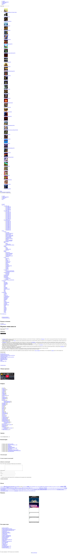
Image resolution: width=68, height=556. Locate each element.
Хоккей (7, 268)
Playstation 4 (4, 404)
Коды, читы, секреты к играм (6, 424)
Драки (5, 246)
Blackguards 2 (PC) (5, 537)
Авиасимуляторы (7, 272)
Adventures (4, 389)
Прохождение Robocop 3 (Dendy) (13, 449)
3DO (5, 286)
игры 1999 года (8, 219)
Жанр (3, 230)
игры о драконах (37, 350)
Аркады (5, 245)
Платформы (4, 280)
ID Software (6, 298)
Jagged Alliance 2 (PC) (7, 107)
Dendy (5, 284)
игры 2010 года (8, 228)
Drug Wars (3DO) (3, 353)
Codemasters (6, 295)
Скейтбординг (8, 261)
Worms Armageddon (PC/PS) (8, 102)
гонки (28, 486)
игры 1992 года (8, 213)
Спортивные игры (9, 265)
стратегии (16, 490)
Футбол (7, 267)
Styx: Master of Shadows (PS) (6, 546)
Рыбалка (7, 264)
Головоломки (6, 275)
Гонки (5, 251)
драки (41, 486)
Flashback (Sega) (6, 34)
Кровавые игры (8, 234)
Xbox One (3, 416)
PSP (4, 290)
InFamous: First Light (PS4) (6, 532)
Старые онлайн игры (5, 429)
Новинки (3, 426)
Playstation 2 (6, 283)
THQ (5, 306)
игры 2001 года (8, 221)
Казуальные (6, 276)
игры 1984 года (8, 206)
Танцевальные (8, 278)
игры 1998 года (8, 218)
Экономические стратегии (10, 271)
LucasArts (5, 303)
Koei (5, 300)
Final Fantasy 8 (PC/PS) (3, 358)
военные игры (25, 486)
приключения (43, 489)
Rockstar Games (6, 304)
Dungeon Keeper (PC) (7, 75)
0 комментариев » (3, 365)
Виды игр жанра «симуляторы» (7, 528)
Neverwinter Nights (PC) (7, 21)
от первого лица (29, 489)
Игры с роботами (8, 236)
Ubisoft (5, 307)
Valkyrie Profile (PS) (7, 25)
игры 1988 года (8, 209)
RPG (5, 242)
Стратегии (5, 269)
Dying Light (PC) (4, 538)
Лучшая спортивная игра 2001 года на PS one (7, 355)
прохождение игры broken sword (52, 489)
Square (5, 312)
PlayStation (41, 344)
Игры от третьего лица (9, 235)
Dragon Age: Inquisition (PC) (6, 536)
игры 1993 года (8, 214)
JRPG (7, 243)
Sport (3, 411)
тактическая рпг (26, 490)
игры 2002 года (8, 222)
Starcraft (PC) (6, 84)
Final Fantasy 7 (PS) (7, 89)
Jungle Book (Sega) (7, 166)
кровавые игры (15, 489)
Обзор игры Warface (5, 527)
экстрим (34, 490)
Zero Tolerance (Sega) (7, 152)
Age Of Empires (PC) (7, 66)
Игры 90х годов (6, 210)
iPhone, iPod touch (5, 395)
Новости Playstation (7, 402)
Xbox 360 (3, 415)
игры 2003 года (8, 223)
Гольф (7, 260)
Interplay (5, 299)
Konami (5, 301)
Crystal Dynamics (6, 296)
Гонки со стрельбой (9, 240)
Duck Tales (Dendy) (7, 143)
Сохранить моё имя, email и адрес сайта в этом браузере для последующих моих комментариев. (16, 477)
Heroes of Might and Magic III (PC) (9, 125)
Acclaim (5, 293)
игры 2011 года (8, 229)
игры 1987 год (8, 208)
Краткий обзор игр (7, 401)
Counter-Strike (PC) (7, 16)
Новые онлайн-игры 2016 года (7, 539)
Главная (3, 204)
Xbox (5, 291)
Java (3, 396)
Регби (7, 263)
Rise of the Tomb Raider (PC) (6, 547)
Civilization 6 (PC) (5, 544)
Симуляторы (4, 428)
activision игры (2, 486)
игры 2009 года (8, 227)
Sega (5, 285)
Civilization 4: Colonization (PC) (7, 541)
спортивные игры (4, 490)
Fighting (3, 393)
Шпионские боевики (9, 238)
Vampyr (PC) (4, 543)
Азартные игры (6, 274)
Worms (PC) (6, 48)
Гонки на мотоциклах (9, 255)
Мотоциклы (8, 262)
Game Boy (5, 288)
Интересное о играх (5, 421)
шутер (32, 490)
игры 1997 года (8, 217)
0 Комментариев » (3, 324)
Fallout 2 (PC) (6, 80)
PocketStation (10, 446)
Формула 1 (7, 256)
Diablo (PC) (6, 57)
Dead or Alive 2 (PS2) (7, 184)
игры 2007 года (8, 225)
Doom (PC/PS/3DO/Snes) (8, 179)
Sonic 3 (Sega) (6, 161)
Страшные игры (8, 237)
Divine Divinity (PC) (7, 134)
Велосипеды (8, 252)
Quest (3, 407)
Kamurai (9, 445)
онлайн (52, 350)
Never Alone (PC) (5, 534)
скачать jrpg (65, 489)
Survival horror (4, 413)
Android (3, 390)
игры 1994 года (50, 486)
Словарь (3, 1)
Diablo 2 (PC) (6, 120)
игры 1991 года (8, 212)
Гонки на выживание (9, 253)
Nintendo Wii (4, 398)
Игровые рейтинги (5, 420)
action (6, 339)
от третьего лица (35, 489)
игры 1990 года (8, 211)
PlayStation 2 (34, 342)
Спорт (5, 257)
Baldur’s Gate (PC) (7, 93)
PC (4, 281)
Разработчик (4, 292)
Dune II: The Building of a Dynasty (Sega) (10, 12)
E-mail (1, 473)
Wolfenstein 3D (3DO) (11, 447)
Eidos (5, 311)
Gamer (7, 328)
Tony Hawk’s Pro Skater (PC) (4, 354)
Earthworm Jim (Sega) (7, 39)
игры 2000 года (8, 220)
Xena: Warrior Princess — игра (12, 444)
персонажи (62, 346)
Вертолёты (7, 273)
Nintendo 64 (4, 397)
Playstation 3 (4, 403)
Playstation (5, 282)
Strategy (3, 412)
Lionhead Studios (6, 302)
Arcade (3, 391)
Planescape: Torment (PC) (8, 116)
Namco (5, 310)
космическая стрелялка (9, 489)
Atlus (5, 294)
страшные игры (20, 490)
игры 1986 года (8, 207)
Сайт (1, 475)
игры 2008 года (8, 226)
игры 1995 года (8, 215)
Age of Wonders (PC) (7, 98)
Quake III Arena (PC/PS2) (8, 111)
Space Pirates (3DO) (3, 357)
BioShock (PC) (4, 540)
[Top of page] (0, 550)
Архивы (1, 436)
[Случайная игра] (3, 313)
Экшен (5, 231)
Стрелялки (7, 232)
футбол (30, 490)
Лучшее (3, 3)
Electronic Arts (6, 297)
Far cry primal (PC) (5, 542)
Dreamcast (5, 287)
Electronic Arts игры (10, 486)
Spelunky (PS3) (4, 531)
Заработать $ (4, 2)
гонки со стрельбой (37, 486)
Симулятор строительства (10, 270)
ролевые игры (60, 489)
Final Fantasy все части (3, 356)
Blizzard (5, 308)
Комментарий (2, 470)
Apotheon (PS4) (4, 533)
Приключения (6, 241)
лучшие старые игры (22, 489)
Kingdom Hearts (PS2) (7, 188)
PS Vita (3, 405)
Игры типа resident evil (9, 233)
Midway (5, 309)
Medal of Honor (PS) (7, 30)
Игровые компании (5, 419)
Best (5, 486)
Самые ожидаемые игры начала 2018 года (8, 529)
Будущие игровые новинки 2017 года (8, 530)
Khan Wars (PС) (4, 545)
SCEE (5, 305)
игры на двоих (43, 488)
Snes (4, 289)
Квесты (5, 250)
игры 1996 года (8, 216)
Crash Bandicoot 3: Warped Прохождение (14, 450)
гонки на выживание (32, 486)
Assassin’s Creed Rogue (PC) (6, 535)
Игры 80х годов (6, 205)
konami (15, 486)
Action (3, 388)
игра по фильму (45, 486)
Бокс (6, 247)
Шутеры (7, 239)
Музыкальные (6, 277)
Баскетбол (7, 258)
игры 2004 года (8, 224)
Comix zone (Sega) (7, 175)
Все (2, 4)
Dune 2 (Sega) (6, 170)
